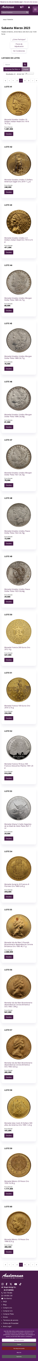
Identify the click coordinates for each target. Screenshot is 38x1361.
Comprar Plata (8, 1314)
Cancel (19, 1344)
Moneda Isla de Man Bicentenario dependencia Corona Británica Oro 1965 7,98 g (18, 1004)
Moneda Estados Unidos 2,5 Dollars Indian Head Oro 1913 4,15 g (18, 240)
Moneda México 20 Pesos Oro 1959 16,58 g (16, 1182)
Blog (4, 1305)
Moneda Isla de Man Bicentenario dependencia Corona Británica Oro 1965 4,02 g (18, 1065)
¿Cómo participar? (19, 39)
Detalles (9, 134)
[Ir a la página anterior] (9, 81)
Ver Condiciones (19, 51)
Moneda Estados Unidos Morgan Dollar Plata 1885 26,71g (18, 299)
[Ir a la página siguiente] (33, 81)
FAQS (5, 1302)
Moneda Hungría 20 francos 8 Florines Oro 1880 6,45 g (16, 885)
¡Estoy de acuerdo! (19, 1340)
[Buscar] (27, 12)
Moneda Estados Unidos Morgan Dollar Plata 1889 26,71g (18, 357)
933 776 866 (8, 1293)
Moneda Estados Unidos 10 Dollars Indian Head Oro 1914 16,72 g (16, 121)
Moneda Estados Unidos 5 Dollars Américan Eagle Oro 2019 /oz (18, 180)
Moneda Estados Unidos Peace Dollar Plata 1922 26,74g (17, 532)
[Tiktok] (20, 1283)
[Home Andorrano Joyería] (19, 1276)
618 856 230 (8, 1296)
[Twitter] (11, 1283)
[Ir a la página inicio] (5, 81)
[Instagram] (2, 1283)
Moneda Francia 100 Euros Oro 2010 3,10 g (17, 707)
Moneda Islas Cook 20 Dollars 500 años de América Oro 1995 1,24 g (18, 1124)
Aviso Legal (7, 1326)
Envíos (5, 1317)
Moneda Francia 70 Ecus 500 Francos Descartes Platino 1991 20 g (18, 766)
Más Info (19, 1352)
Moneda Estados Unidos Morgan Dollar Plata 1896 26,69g (18, 415)
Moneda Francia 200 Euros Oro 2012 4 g (17, 648)
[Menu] (35, 9)
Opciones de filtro (12, 69)
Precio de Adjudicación (19, 45)
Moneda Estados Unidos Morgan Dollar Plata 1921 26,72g (18, 474)
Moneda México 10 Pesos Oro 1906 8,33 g (16, 1240)
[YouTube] (15, 1283)
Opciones (19, 1356)
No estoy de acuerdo (19, 1348)
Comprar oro (8, 1311)
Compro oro (7, 1308)
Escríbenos (8, 1298)
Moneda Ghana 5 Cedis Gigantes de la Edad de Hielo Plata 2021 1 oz (17, 826)
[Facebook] (6, 1283)
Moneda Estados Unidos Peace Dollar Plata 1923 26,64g (17, 590)
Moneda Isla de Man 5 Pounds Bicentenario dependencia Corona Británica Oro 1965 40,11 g (18, 944)
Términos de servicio (10, 1320)
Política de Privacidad (10, 1323)
